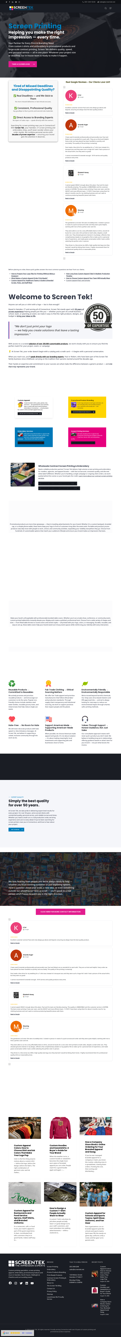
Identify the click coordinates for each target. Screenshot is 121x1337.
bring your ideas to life (26, 316)
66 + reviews (27, 1333)
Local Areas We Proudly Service (55, 1298)
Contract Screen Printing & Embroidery (56, 1279)
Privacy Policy (52, 1291)
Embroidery (51, 1269)
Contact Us (51, 1288)
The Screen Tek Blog (54, 1286)
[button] (110, 8)
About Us (50, 1283)
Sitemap (50, 1294)
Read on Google (69, 113)
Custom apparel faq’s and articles (78, 280)
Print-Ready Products (54, 1275)
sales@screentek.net (76, 1269)
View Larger (20, 547)
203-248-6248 (74, 1267)
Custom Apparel (18, 1120)
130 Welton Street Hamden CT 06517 (75, 1276)
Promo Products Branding (56, 1272)
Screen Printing (52, 1267)
